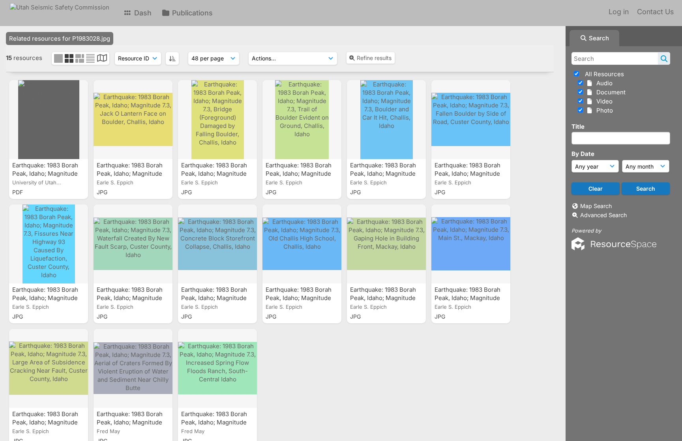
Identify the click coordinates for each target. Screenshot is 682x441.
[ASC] (172, 58)
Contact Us (655, 12)
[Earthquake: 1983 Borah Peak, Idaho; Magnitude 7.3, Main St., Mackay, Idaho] (470, 244)
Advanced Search (603, 215)
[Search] (664, 58)
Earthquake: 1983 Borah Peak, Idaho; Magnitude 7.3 (45, 173)
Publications (191, 13)
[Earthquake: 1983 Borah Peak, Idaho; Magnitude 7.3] (48, 119)
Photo (603, 110)
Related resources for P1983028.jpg (59, 38)
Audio (603, 83)
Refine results (374, 57)
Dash (142, 13)
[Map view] (102, 59)
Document (609, 92)
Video (603, 101)
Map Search (596, 206)
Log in (619, 12)
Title (578, 126)
